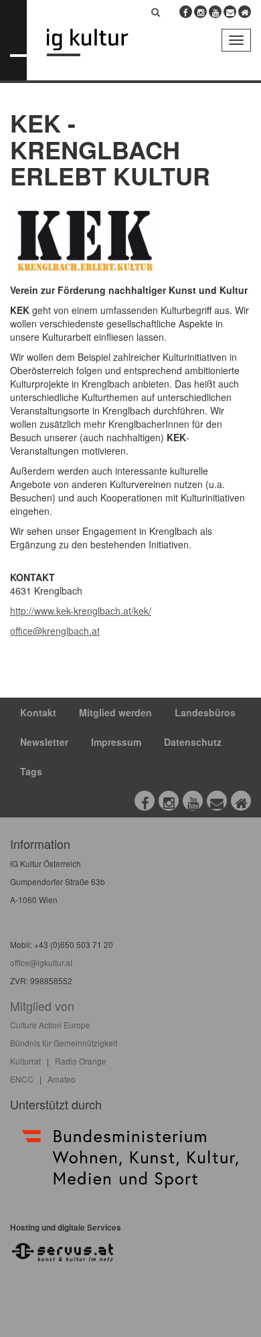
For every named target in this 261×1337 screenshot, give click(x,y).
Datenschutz (193, 742)
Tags (31, 771)
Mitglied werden (115, 712)
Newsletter (44, 742)
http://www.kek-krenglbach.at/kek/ (80, 610)
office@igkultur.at (41, 962)
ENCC (21, 1079)
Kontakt (38, 712)
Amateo (62, 1079)
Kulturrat (25, 1061)
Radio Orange (80, 1061)
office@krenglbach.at (55, 630)
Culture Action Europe (50, 1024)
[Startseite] (97, 42)
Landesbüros (205, 712)
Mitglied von (42, 1005)
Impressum (116, 742)
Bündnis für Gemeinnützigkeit (63, 1042)
